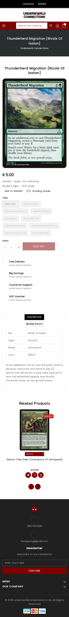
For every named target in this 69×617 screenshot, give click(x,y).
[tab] (34, 317)
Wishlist (42, 3)
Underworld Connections (34, 48)
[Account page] (58, 25)
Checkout (28, 3)
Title (5, 197)
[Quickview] (28, 475)
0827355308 (34, 526)
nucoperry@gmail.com (34, 541)
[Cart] (64, 25)
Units (5, 241)
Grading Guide (41, 191)
